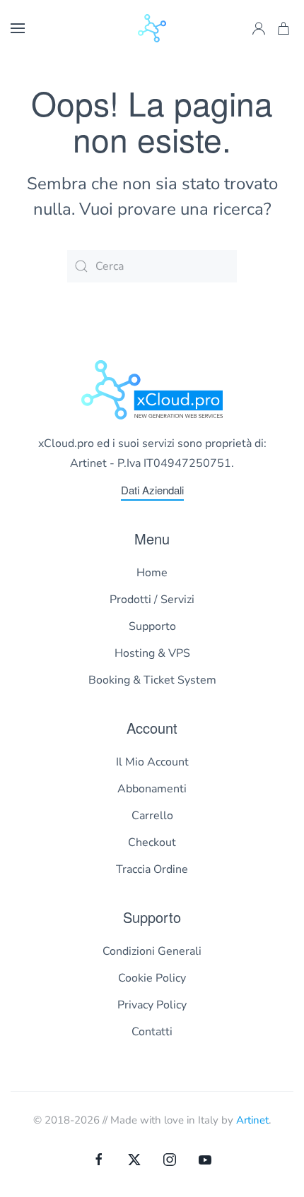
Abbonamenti (152, 789)
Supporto (152, 626)
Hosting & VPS (152, 653)
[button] (18, 28)
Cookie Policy (152, 978)
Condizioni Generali (152, 951)
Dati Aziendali (152, 489)
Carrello (152, 815)
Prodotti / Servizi (152, 599)
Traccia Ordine (152, 869)
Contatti (152, 1032)
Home (152, 572)
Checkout (152, 842)
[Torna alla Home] (152, 28)
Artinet (252, 1120)
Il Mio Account (152, 762)
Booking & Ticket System (152, 680)
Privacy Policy (152, 1005)
